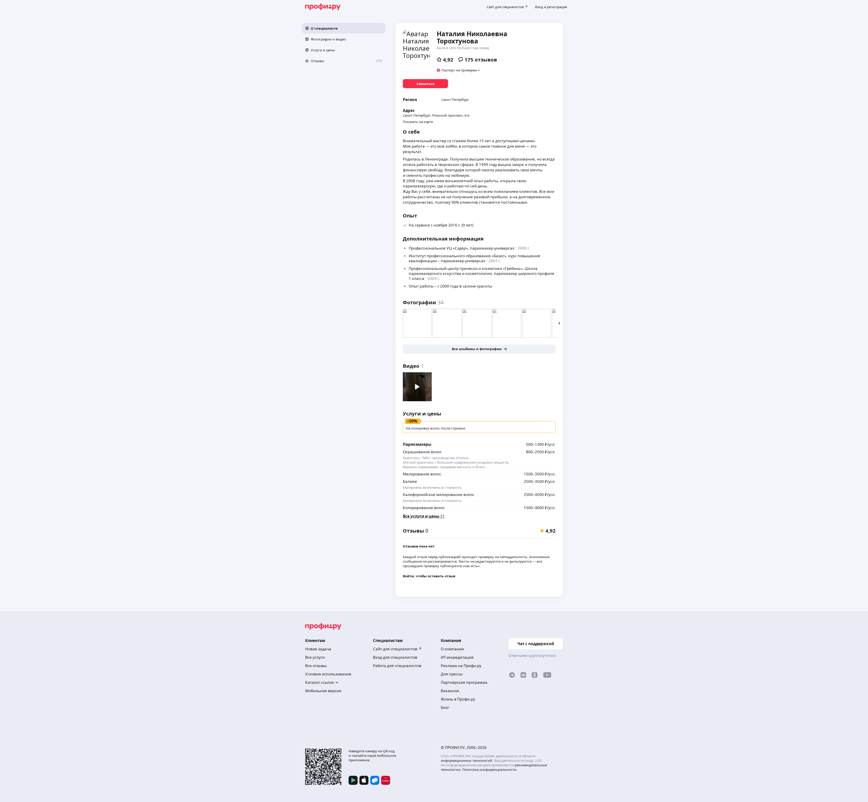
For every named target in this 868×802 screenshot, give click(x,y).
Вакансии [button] (450, 690)
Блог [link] (445, 707)
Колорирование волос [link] (424, 507)
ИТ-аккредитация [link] (457, 657)
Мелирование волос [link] (422, 473)
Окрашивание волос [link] (422, 451)
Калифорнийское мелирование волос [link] (438, 494)
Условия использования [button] (328, 674)
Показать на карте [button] (418, 121)
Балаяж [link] (410, 481)
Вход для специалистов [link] (395, 657)
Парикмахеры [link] (417, 444)
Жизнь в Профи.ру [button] (458, 699)
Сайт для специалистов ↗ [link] (397, 648)
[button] (343, 28)
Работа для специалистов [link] (397, 665)
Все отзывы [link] (316, 665)
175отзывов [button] (481, 59)
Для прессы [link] (451, 674)
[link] (425, 83)
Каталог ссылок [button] (319, 682)
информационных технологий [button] (466, 760)
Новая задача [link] (318, 648)
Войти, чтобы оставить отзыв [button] (429, 576)
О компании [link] (452, 648)
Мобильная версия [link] (323, 690)
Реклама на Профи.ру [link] (461, 665)
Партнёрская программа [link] (464, 682)
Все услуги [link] (315, 657)
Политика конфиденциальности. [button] (489, 769)
